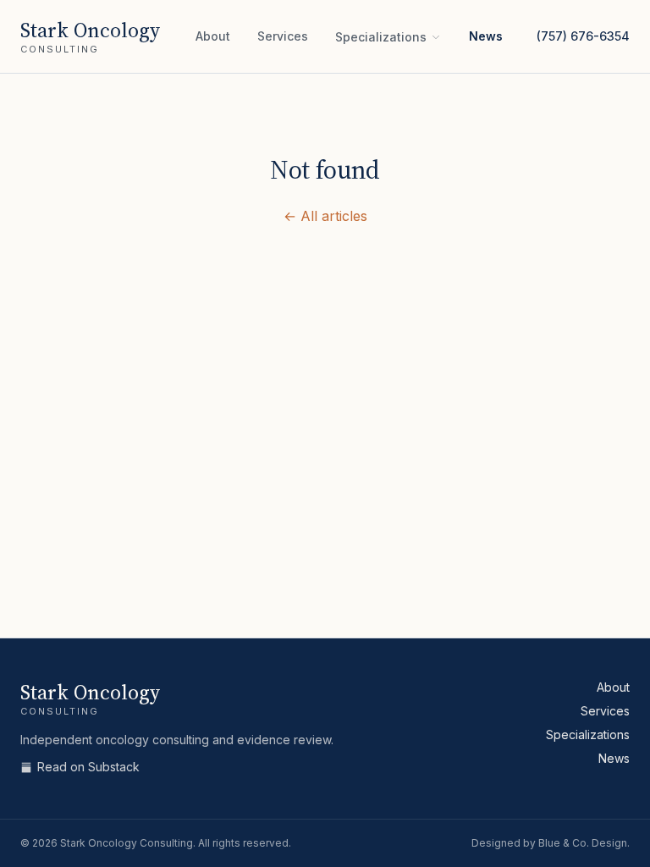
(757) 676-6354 (583, 36)
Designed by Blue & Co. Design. (550, 843)
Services (282, 36)
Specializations (381, 37)
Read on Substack (88, 766)
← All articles (325, 215)
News (486, 36)
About (213, 36)
